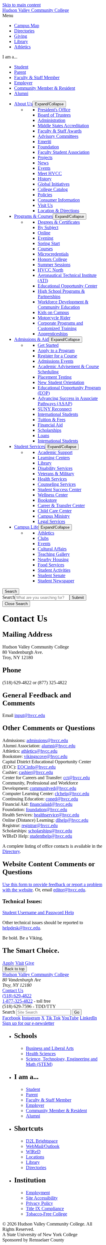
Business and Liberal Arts (50, 1048)
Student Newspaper (56, 580)
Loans (43, 435)
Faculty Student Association (64, 152)
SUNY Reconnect (55, 408)
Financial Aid (50, 424)
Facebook (11, 1017)
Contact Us (12, 990)
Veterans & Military (56, 473)
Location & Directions (58, 210)
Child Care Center (55, 510)
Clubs (43, 538)
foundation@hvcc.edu (46, 809)
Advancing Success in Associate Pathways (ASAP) (68, 401)
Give (29, 962)
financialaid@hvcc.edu (51, 804)
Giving (20, 36)
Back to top (14, 969)
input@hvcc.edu (29, 715)
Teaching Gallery (54, 554)
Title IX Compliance (45, 1208)
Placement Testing (55, 377)
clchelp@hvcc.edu (72, 793)
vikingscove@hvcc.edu (45, 756)
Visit (19, 962)
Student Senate (51, 575)
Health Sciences (41, 1053)
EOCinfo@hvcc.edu (36, 766)
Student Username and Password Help (38, 912)
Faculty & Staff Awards (60, 130)
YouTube (70, 1017)
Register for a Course (57, 355)
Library (21, 41)
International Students (58, 414)
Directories (24, 30)
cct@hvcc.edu (76, 777)
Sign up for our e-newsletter (28, 1023)
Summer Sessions (54, 264)
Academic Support (55, 452)
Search (11, 591)
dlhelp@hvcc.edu (72, 820)
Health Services (52, 478)
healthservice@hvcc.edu (56, 814)
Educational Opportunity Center (67, 285)
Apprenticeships (53, 333)
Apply (8, 962)
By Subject (48, 227)
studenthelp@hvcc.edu (51, 836)
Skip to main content (21, 4)
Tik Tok (53, 1017)
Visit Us (45, 205)
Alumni (21, 93)
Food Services (51, 564)
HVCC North (50, 269)
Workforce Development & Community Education (63, 304)
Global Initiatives (53, 184)
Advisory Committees (58, 136)
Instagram (31, 1017)
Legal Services (51, 521)
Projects (45, 157)
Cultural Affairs (52, 548)
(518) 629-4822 (17, 995)
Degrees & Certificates (59, 222)
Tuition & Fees (51, 419)
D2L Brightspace (42, 1140)
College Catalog (53, 189)
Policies (45, 194)
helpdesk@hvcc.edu (21, 927)
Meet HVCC (50, 173)
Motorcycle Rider (54, 317)
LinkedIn (88, 1017)
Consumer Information (59, 199)
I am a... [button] (9, 56)
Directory (11, 851)
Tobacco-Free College (46, 1213)
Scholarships (49, 430)
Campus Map (26, 25)
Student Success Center (59, 489)
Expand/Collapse (49, 104)
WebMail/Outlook (42, 1146)
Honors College (52, 259)
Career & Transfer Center (61, 505)
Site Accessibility (42, 1197)
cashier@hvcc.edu (36, 772)
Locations (35, 1156)
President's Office (54, 109)
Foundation (48, 146)
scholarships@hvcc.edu (50, 830)
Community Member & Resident (44, 88)
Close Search (16, 604)
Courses (45, 248)
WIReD (33, 1151)
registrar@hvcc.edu (39, 825)
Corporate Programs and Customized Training (60, 326)
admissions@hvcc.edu (47, 740)
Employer (23, 82)
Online (44, 232)
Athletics (22, 46)
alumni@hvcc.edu (58, 745)
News (43, 162)
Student (21, 66)
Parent (20, 72)
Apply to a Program (56, 350)
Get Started (48, 345)
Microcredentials (53, 253)
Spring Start (49, 243)
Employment (38, 1192)
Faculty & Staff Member (36, 77)
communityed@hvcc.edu (53, 788)
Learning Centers (54, 457)
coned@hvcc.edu (62, 798)
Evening (45, 238)
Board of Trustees (54, 114)
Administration (51, 120)
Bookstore (47, 500)
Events (44, 168)
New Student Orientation (61, 382)
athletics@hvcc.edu (39, 751)
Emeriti (44, 141)
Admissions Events (55, 361)
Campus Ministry (54, 516)
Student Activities (54, 570)
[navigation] (53, 15)
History (45, 178)
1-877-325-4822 (17, 1001)
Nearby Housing (53, 559)
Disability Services (55, 468)
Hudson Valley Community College (35, 10)
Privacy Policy (39, 1203)
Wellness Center (53, 494)
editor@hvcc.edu (69, 889)
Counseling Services (57, 484)
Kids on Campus (53, 312)
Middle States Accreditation (63, 125)
